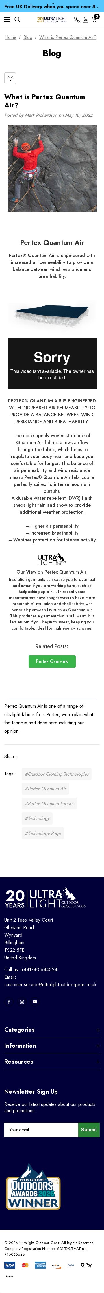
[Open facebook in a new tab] (9, 1001)
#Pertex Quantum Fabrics (49, 803)
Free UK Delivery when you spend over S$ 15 (52, 6)
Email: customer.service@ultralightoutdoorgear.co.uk (50, 981)
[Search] (17, 19)
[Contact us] (77, 19)
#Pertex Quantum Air (45, 788)
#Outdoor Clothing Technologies (56, 774)
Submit (89, 1129)
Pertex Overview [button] (52, 661)
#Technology (37, 818)
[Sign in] (86, 19)
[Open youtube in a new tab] (35, 1001)
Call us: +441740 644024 (30, 969)
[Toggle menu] (7, 19)
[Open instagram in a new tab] (22, 1001)
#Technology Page (43, 833)
